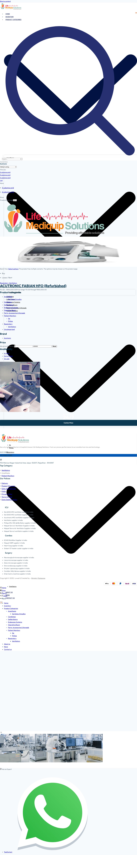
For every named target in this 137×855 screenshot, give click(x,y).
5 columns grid (8, 188)
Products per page (6, 200)
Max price (10, 346)
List (1, 180)
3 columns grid (5, 175)
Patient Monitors (10, 316)
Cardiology (8, 302)
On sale (6, 359)
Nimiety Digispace (38, 578)
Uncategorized (9, 329)
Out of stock (8, 356)
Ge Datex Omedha (14, 299)
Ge (10, 445)
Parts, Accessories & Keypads (14, 313)
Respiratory (4, 283)
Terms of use (7, 497)
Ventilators (12, 586)
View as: (3, 170)
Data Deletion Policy (9, 500)
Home (8, 14)
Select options (13, 269)
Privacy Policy (7, 494)
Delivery (5, 483)
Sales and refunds (9, 489)
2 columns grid (5, 172)
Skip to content (5, 1)
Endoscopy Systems (13, 302)
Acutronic (7, 338)
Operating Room (10, 310)
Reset (54, 346)
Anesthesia (8, 297)
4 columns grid (5, 178)
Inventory (10, 17)
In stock (6, 353)
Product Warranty (8, 486)
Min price (3, 346)
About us (9, 592)
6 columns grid (8, 192)
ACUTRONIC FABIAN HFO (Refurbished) (33, 285)
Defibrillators (9, 305)
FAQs (4, 491)
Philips (10, 321)
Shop (6, 162)
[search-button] (21, 159)
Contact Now (68, 423)
